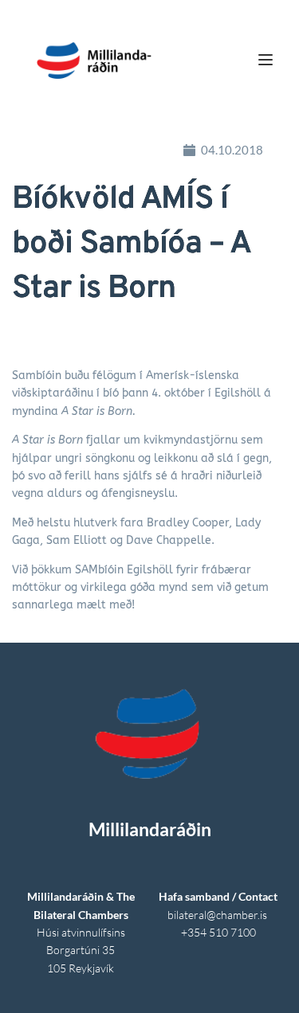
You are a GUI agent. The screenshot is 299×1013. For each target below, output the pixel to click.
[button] (265, 60)
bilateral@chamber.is (218, 914)
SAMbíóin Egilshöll (124, 570)
